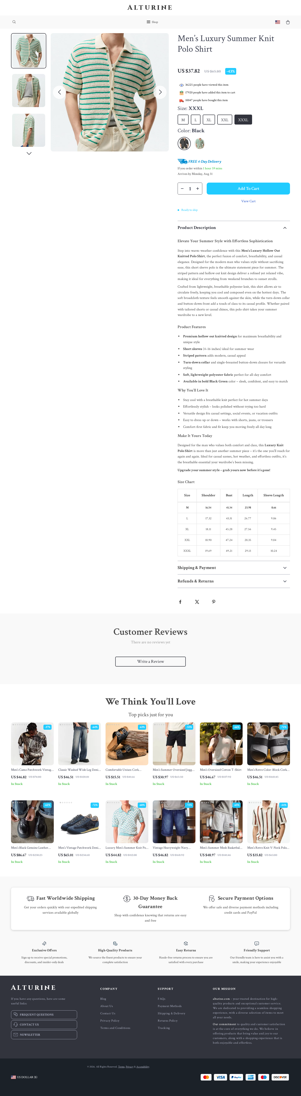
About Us (106, 1006)
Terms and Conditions (115, 1028)
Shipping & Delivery (171, 1013)
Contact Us (107, 1013)
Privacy (129, 1066)
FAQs (161, 999)
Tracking (164, 1028)
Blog (103, 999)
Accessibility (142, 1066)
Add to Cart (248, 188)
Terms (121, 1066)
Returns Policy (167, 1021)
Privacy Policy (109, 1021)
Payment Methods (170, 1006)
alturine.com (221, 999)
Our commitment (224, 1024)
